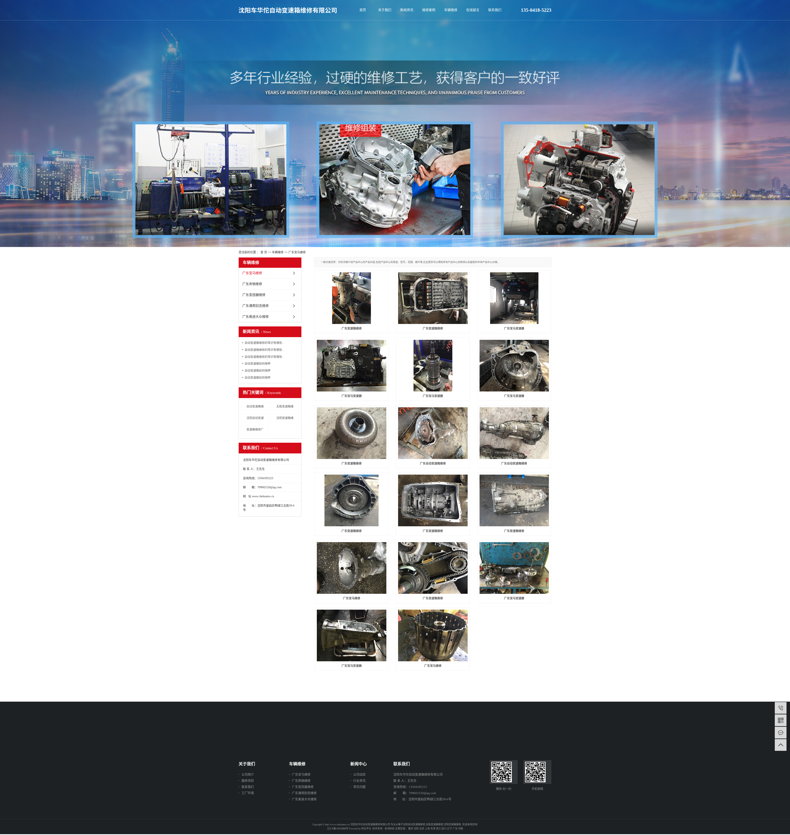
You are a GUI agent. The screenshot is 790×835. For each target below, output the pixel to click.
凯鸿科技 (390, 828)
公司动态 (359, 774)
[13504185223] (781, 708)
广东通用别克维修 (255, 305)
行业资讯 (359, 780)
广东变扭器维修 (253, 295)
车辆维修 (450, 10)
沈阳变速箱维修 (452, 824)
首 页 (263, 252)
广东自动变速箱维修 (433, 463)
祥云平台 (366, 828)
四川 (443, 828)
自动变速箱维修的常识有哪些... (265, 342)
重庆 (410, 828)
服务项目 (248, 780)
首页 (362, 10)
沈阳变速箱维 (285, 417)
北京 (421, 828)
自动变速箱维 (255, 406)
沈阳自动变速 (255, 417)
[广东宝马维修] (351, 568)
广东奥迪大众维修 (255, 316)
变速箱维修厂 (255, 429)
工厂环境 (248, 793)
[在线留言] (781, 732)
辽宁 (449, 828)
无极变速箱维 (285, 406)
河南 (460, 828)
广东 (455, 828)
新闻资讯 (406, 10)
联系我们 (494, 10)
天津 (432, 828)
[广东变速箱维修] (351, 298)
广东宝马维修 (297, 252)
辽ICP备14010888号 (337, 828)
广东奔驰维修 (252, 284)
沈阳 (416, 828)
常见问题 (359, 786)
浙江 (438, 828)
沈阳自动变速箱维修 (414, 824)
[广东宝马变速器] (514, 298)
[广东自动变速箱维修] (433, 433)
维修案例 (428, 10)
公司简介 (248, 774)
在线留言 (472, 10)
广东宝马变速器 (514, 328)
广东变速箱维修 (352, 328)
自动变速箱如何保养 (258, 363)
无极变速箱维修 (434, 824)
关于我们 (384, 10)
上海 (427, 828)
